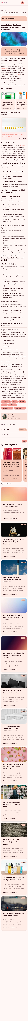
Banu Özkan (12, 415)
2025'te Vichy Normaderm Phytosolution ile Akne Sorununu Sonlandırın (12, 729)
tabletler (17, 74)
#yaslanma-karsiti (7, 408)
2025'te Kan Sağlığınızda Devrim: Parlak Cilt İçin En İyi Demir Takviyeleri (14, 542)
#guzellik (22, 401)
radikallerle (23, 145)
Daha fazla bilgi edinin (9, 479)
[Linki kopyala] (17, 424)
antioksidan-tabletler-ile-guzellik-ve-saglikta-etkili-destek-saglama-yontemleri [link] (14, 13)
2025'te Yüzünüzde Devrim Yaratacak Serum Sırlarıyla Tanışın (12, 804)
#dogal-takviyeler (20, 408)
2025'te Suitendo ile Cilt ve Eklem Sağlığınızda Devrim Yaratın (12, 842)
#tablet (15, 401)
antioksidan (4, 68)
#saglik (4, 405)
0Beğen (23, 429)
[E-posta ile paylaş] (14, 424)
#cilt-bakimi (12, 405)
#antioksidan (6, 401)
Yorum (24, 441)
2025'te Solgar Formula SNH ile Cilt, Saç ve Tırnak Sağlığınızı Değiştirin (13, 655)
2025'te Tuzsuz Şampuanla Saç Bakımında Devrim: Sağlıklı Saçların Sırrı (13, 766)
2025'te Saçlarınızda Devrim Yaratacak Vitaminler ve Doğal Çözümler (13, 617)
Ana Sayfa (3, 10)
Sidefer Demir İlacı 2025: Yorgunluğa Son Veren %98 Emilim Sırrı (12, 580)
